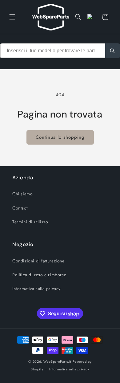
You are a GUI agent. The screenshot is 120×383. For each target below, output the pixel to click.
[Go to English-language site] (91, 17)
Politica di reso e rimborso (39, 275)
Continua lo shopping (60, 137)
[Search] (112, 50)
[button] (12, 17)
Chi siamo (22, 194)
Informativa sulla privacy (36, 288)
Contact (19, 208)
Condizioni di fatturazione (38, 261)
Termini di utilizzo (30, 222)
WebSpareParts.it (57, 361)
